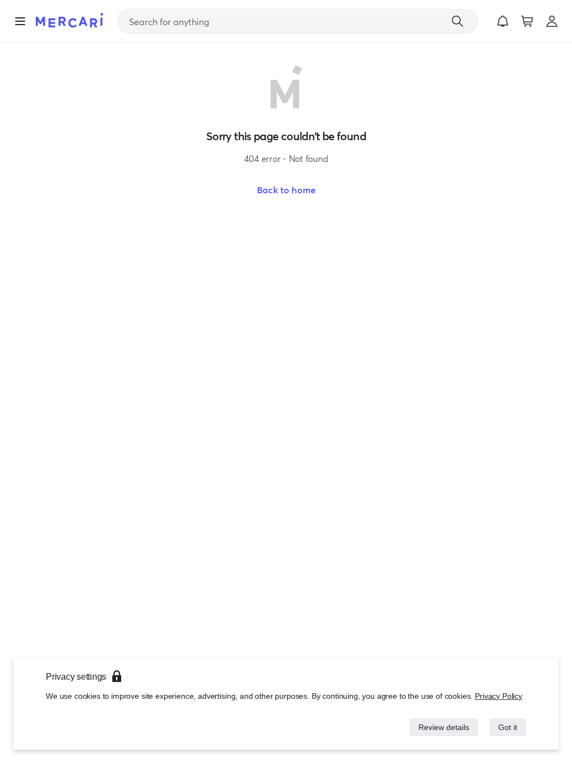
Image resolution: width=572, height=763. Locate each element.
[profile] (552, 21)
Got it (507, 727)
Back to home (286, 190)
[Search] (457, 21)
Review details (441, 727)
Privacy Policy (499, 695)
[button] (503, 21)
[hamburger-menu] (20, 21)
